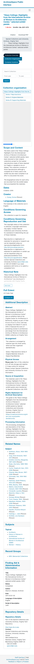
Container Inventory (11, 62)
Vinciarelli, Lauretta (15, 491)
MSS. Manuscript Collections (18, 556)
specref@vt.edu (12, 646)
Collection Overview (11, 55)
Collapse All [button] (9, 297)
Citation (13, 35)
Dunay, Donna (11, 197)
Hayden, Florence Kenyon (17, 509)
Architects (12, 532)
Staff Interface (19, 657)
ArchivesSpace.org (12, 659)
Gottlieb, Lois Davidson (16, 516)
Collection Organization (13, 59)
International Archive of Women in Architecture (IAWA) (16, 540)
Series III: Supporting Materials (16, 100)
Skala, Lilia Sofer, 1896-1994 (18, 464)
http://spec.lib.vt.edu (12, 627)
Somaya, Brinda (14, 497)
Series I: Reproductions (13, 94)
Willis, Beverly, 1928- (15, 485)
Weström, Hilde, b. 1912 (16, 493)
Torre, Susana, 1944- (15, 499)
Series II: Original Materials (14, 97)
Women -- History (15, 545)
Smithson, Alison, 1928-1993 (18, 451)
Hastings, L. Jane (14, 514)
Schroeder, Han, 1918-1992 (18, 476)
